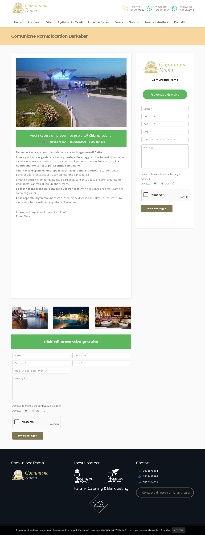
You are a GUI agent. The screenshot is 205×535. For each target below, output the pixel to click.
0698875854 (137, 10)
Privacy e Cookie (50, 405)
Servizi (133, 22)
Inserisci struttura (156, 22)
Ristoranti (34, 22)
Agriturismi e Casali (69, 22)
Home (18, 22)
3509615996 (162, 10)
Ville (49, 22)
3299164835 (187, 10)
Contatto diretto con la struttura (166, 492)
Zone (117, 22)
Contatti (179, 22)
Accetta (178, 530)
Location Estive (98, 22)
